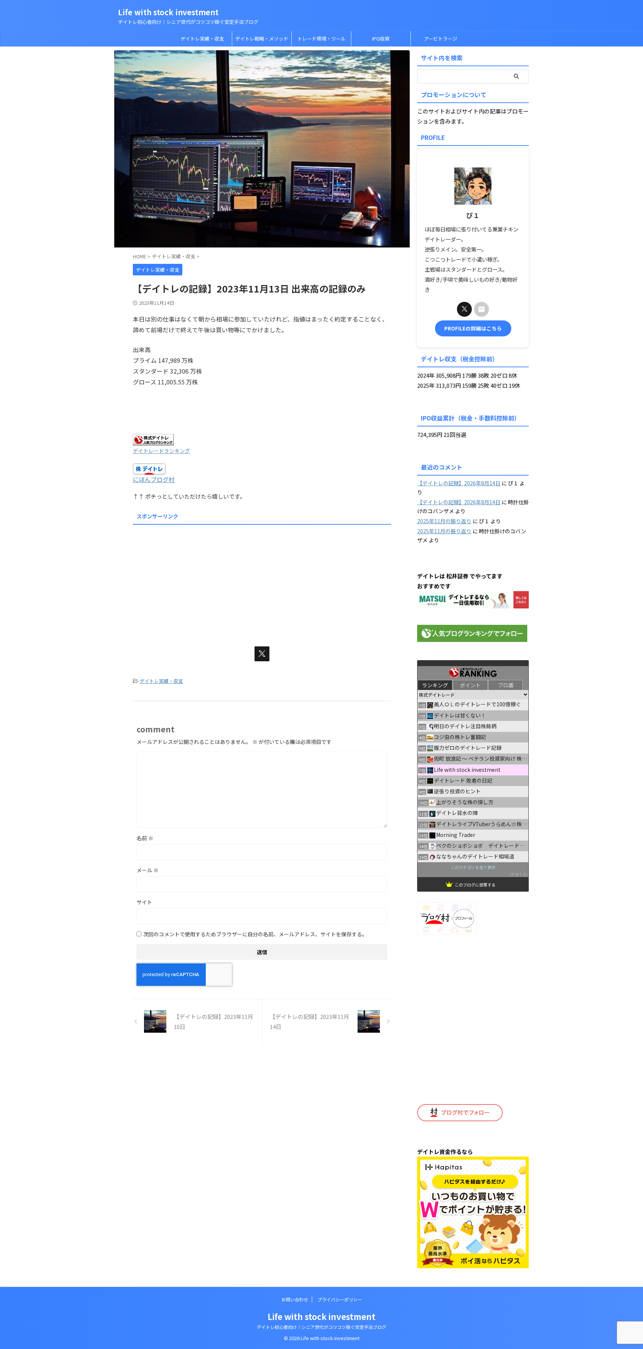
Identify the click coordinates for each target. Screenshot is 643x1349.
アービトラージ (440, 38)
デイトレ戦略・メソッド (261, 38)
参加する (518, 874)
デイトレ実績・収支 (202, 38)
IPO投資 (381, 38)
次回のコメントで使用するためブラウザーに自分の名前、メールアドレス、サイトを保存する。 (255, 934)
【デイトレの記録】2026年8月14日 (458, 483)
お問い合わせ (294, 1299)
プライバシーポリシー (339, 1299)
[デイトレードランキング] (153, 440)
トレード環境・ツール (321, 38)
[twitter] (262, 653)
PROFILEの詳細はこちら (473, 328)
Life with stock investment (168, 12)
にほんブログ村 (154, 479)
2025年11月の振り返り (444, 521)
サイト (144, 902)
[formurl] (481, 309)
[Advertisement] (262, 580)
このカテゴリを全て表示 (473, 867)
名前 (145, 838)
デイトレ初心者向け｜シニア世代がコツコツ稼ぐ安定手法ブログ (321, 1327)
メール (148, 870)
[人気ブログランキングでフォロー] (472, 637)
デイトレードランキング (161, 450)
